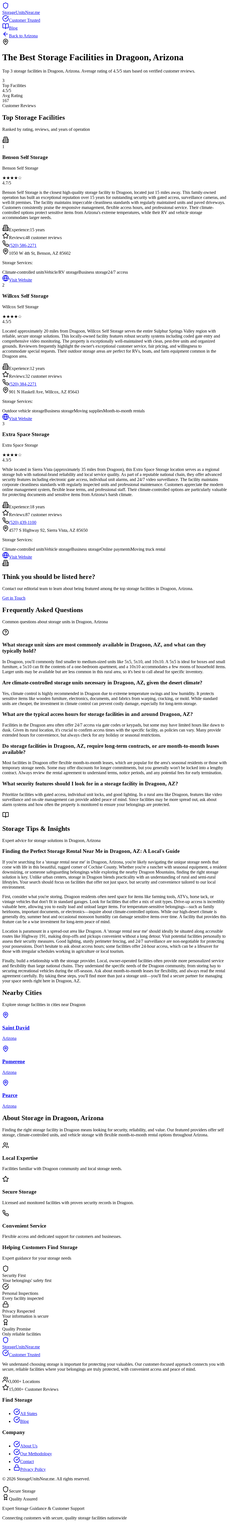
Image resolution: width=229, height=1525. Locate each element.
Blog (13, 28)
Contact (27, 1461)
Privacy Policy (33, 1469)
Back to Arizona (23, 35)
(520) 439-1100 (22, 522)
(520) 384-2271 (23, 384)
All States (28, 1413)
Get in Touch (13, 598)
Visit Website (20, 280)
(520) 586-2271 (23, 245)
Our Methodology (36, 1453)
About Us (28, 1446)
